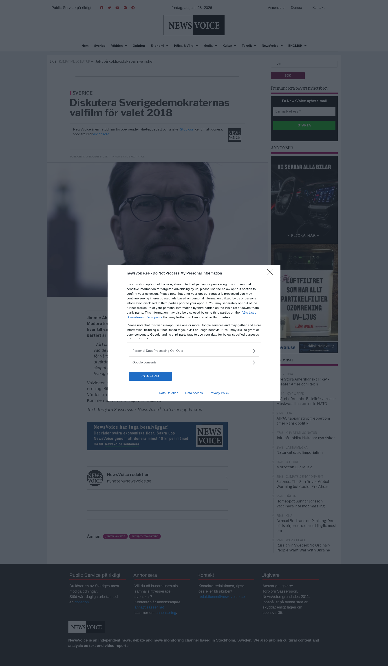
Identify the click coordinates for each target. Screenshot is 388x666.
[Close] (271, 273)
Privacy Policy (219, 393)
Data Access (194, 393)
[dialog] (194, 333)
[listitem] (194, 350)
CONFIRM (150, 376)
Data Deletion (168, 393)
